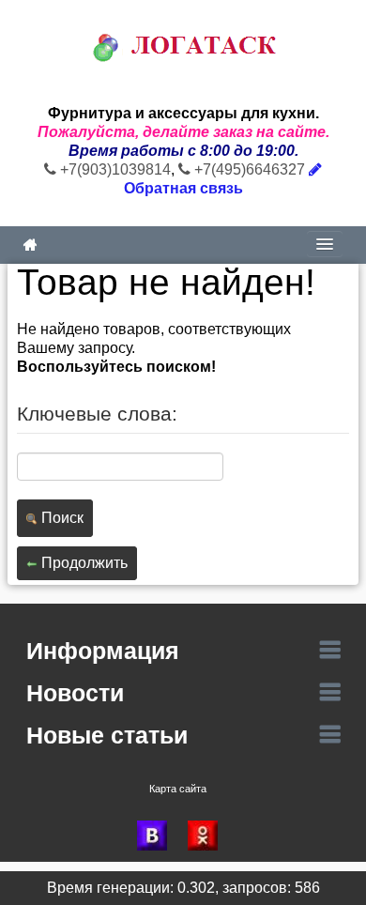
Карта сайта (177, 788)
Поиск (61, 518)
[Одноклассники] (208, 835)
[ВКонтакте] (157, 835)
